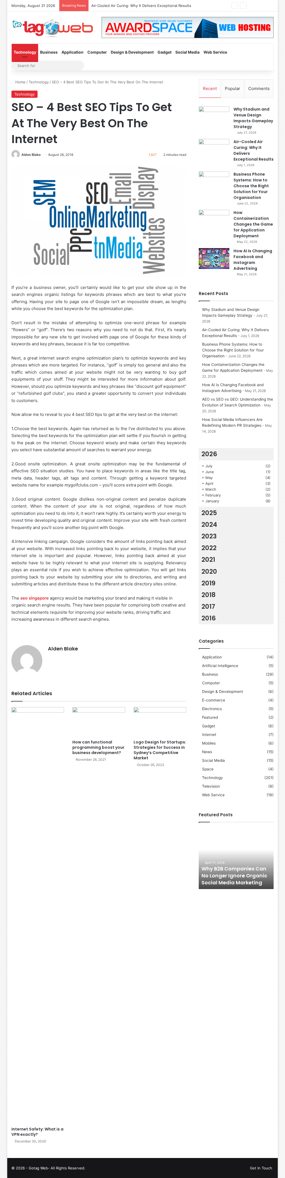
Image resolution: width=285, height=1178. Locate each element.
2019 (208, 583)
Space (207, 769)
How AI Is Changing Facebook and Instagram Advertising (253, 259)
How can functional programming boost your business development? (98, 747)
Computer (97, 52)
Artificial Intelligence (220, 665)
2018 (209, 594)
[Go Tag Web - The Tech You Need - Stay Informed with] (52, 26)
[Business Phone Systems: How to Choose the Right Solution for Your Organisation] (214, 181)
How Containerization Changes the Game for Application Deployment (253, 224)
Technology (25, 52)
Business (49, 52)
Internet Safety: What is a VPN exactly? (37, 1131)
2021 (208, 559)
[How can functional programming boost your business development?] (98, 722)
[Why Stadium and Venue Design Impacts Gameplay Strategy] (214, 116)
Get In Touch (261, 1168)
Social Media (187, 52)
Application (72, 52)
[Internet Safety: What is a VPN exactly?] (37, 915)
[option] (236, 858)
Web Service (215, 52)
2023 (209, 536)
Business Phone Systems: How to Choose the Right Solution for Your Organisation (251, 185)
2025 (209, 512)
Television (211, 786)
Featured (210, 717)
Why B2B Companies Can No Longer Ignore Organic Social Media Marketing (234, 875)
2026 (209, 454)
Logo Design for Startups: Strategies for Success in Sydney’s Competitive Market (160, 750)
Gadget (164, 52)
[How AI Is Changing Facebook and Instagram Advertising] (214, 258)
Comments (259, 88)
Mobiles (209, 743)
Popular (232, 88)
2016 (209, 618)
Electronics (212, 709)
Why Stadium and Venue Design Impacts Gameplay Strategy (253, 117)
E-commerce (213, 700)
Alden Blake (31, 155)
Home (20, 82)
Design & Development (132, 52)
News (207, 752)
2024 (209, 524)
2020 (209, 571)
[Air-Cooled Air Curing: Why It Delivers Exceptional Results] (214, 149)
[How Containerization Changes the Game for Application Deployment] (214, 220)
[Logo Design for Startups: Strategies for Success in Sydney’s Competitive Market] (160, 722)
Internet (209, 734)
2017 (208, 606)
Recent (210, 88)
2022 (209, 547)
